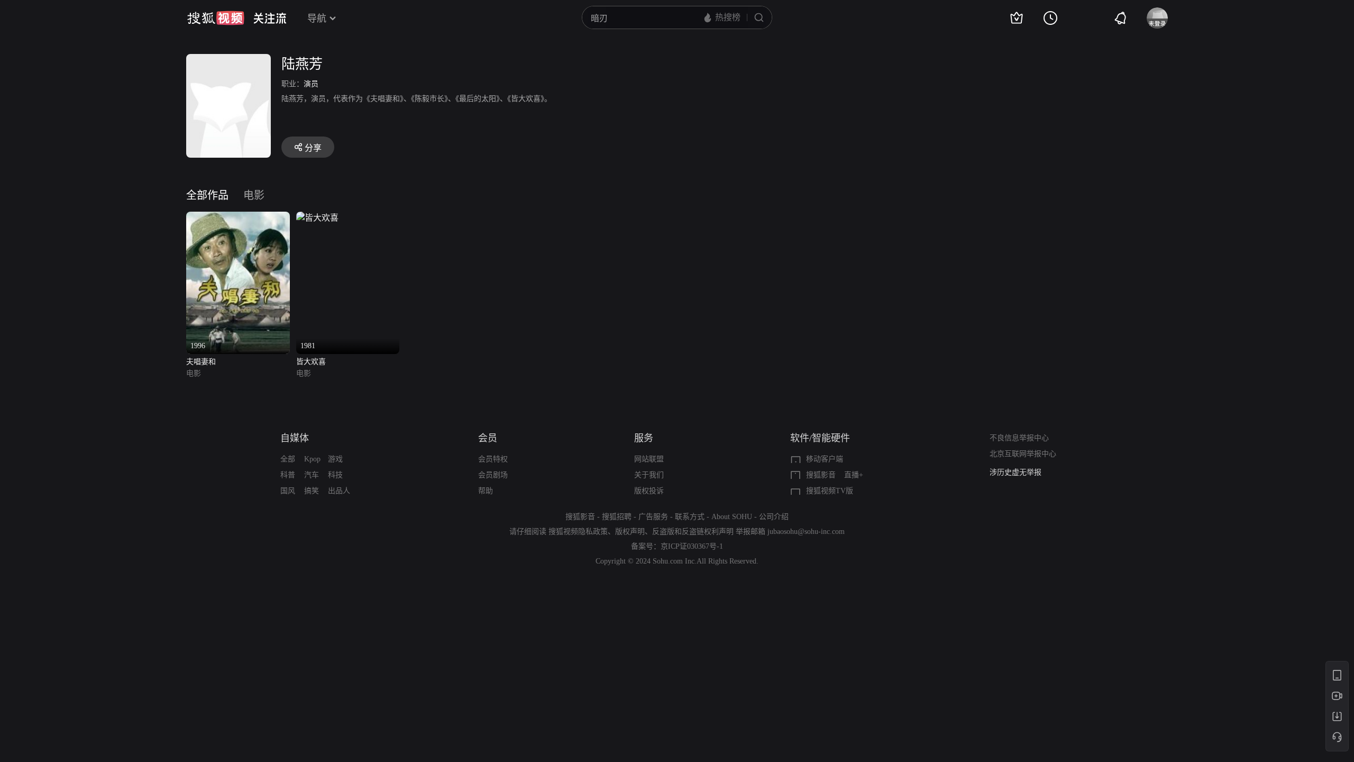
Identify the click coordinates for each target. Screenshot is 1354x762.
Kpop (312, 459)
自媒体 (294, 438)
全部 (287, 459)
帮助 (485, 491)
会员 (487, 438)
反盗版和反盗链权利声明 (693, 532)
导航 (316, 18)
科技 (335, 475)
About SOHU (731, 517)
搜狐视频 (215, 18)
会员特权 (493, 459)
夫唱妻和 (201, 362)
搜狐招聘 (617, 517)
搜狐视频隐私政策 (578, 532)
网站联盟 (649, 459)
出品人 (339, 491)
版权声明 (630, 532)
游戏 (335, 459)
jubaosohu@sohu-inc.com (806, 532)
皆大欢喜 (311, 362)
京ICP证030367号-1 (692, 546)
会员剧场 (493, 475)
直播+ (853, 475)
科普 (287, 475)
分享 (313, 147)
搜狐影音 (821, 475)
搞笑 (311, 491)
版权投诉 (649, 491)
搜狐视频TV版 (829, 491)
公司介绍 (774, 517)
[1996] (238, 217)
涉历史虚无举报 (1015, 472)
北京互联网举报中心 (1023, 454)
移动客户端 (824, 459)
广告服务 (653, 517)
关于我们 (649, 475)
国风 (287, 491)
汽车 (311, 475)
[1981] (317, 217)
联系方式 (690, 517)
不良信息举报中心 (1019, 438)
